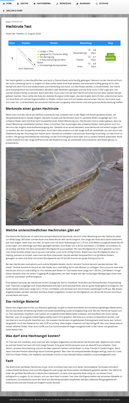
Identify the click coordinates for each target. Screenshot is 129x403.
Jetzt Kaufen (109, 57)
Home (8, 22)
